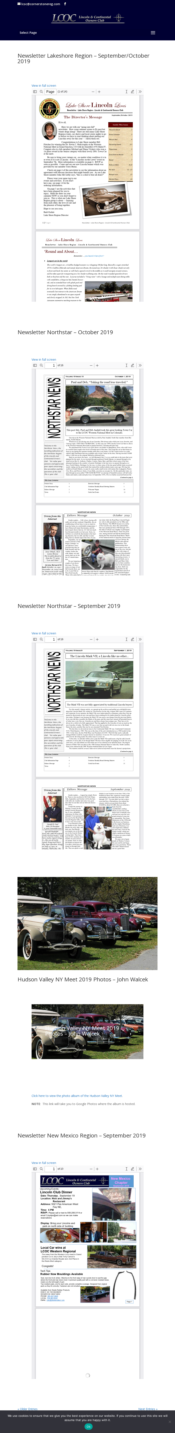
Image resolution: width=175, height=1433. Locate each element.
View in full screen (44, 85)
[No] (170, 1422)
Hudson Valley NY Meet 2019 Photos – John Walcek (83, 979)
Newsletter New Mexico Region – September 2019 (82, 1135)
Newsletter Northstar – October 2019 (65, 332)
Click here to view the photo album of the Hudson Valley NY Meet (77, 1096)
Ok (88, 1426)
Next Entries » (148, 1409)
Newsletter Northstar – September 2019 (69, 606)
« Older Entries (28, 1409)
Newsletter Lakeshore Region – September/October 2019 (83, 58)
